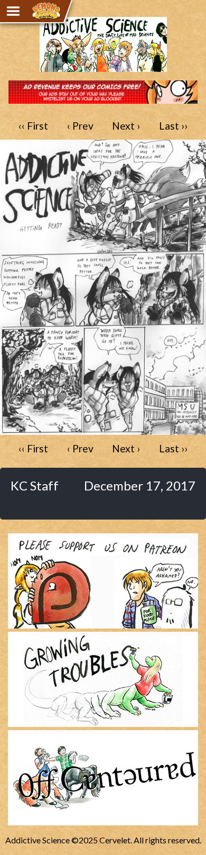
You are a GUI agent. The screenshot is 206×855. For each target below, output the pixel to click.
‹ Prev (80, 126)
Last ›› (173, 126)
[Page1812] (103, 430)
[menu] (13, 11)
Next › (126, 126)
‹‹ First (33, 126)
